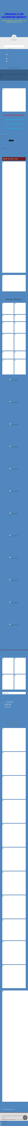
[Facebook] (12, 39)
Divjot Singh (4, 1121)
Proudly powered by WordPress (8, 1119)
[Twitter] (14, 39)
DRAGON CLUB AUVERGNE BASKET (14, 15)
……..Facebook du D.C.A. (8, 704)
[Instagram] (16, 39)
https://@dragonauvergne (8, 1109)
